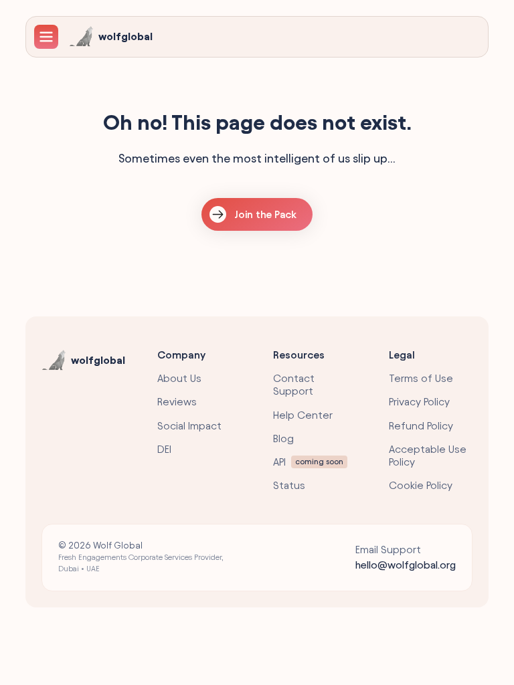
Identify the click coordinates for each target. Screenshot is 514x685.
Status (289, 485)
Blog (283, 438)
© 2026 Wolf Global (141, 557)
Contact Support (294, 385)
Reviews (177, 401)
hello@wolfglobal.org (405, 565)
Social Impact (189, 425)
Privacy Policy (419, 401)
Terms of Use (421, 378)
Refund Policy (421, 425)
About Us (179, 378)
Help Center (303, 415)
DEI (164, 449)
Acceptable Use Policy (427, 456)
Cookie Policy (420, 485)
